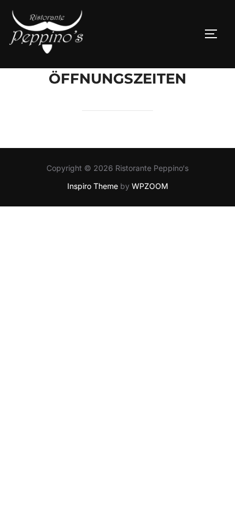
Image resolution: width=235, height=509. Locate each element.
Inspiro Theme (92, 186)
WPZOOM (150, 186)
